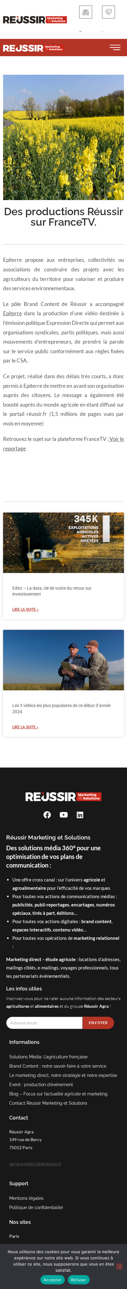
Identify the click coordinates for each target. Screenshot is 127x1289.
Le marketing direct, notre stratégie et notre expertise (63, 1075)
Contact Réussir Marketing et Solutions (48, 1103)
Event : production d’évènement (41, 1084)
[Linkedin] (79, 814)
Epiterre (12, 313)
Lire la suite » (25, 609)
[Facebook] (47, 814)
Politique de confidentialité (36, 1207)
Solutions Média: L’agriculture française (48, 1056)
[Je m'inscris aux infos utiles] (85, 12)
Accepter (52, 1279)
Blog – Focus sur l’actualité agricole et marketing (58, 1093)
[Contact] (108, 12)
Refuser (79, 1279)
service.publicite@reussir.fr (35, 1163)
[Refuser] (119, 1266)
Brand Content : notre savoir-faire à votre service (57, 1066)
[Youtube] (63, 814)
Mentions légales (26, 1198)
